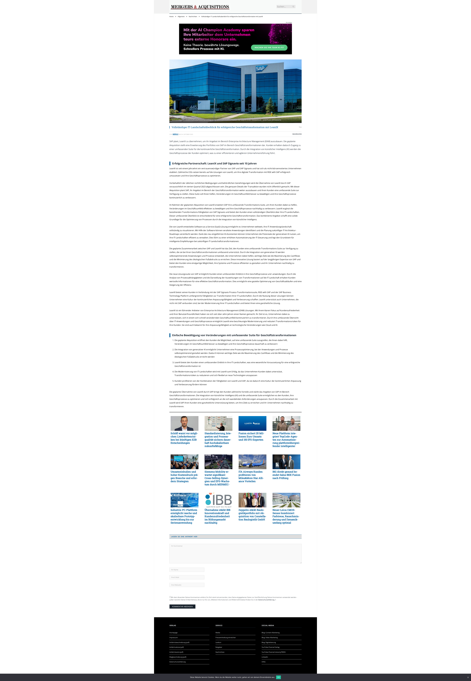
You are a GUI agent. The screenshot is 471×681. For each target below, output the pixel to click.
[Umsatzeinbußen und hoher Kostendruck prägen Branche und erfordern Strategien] (184, 461)
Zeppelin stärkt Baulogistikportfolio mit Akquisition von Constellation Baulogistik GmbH (252, 514)
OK (278, 677)
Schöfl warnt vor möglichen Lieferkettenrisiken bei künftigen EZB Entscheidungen (184, 438)
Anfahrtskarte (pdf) (176, 652)
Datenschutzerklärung (266, 600)
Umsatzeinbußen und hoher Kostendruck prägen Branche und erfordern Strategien (184, 476)
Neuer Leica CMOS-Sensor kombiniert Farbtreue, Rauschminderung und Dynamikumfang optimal (286, 516)
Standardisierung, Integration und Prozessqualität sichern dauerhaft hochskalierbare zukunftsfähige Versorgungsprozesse (218, 440)
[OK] (468, 677)
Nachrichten (297, 134)
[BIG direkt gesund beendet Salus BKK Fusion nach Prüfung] (286, 461)
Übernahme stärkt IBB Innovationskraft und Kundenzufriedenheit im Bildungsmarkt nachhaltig (217, 516)
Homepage (173, 632)
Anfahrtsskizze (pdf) (176, 647)
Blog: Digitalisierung (269, 642)
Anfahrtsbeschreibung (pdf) (179, 642)
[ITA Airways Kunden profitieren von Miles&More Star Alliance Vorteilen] (252, 461)
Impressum (173, 637)
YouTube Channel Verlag (270, 647)
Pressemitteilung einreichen (226, 637)
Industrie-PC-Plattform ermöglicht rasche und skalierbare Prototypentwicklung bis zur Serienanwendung (184, 516)
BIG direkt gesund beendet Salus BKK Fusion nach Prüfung (286, 475)
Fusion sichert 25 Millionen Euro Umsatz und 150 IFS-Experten (251, 436)
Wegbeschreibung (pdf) (177, 657)
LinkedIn (265, 657)
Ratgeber (219, 647)
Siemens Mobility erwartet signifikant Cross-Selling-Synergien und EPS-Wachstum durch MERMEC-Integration (217, 478)
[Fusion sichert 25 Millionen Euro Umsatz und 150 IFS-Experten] (252, 423)
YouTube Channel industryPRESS (274, 652)
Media (218, 632)
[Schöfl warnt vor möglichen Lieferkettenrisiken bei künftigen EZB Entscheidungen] (184, 423)
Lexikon (218, 642)
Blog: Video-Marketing (270, 637)
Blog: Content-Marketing (271, 632)
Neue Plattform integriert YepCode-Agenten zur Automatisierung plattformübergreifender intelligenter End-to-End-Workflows (286, 440)
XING (263, 662)
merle (175, 134)
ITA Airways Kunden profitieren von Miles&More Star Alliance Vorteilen (251, 476)
